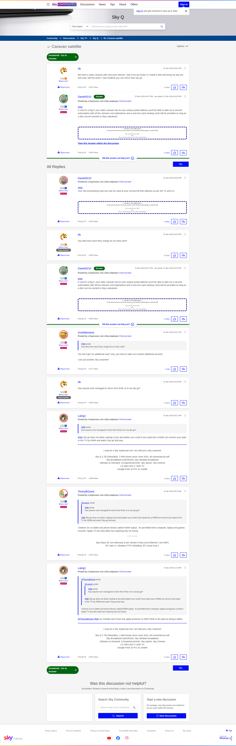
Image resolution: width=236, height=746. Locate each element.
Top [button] (230, 730)
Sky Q (118, 17)
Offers (134, 4)
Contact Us (169, 731)
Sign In (184, 4)
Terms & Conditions (73, 731)
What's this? (63, 81)
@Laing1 (85, 503)
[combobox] (124, 26)
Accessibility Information (128, 731)
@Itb (80, 107)
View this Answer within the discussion (98, 143)
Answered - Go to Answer (63, 57)
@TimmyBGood (88, 579)
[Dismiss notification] (186, 11)
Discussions (87, 4)
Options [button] (180, 46)
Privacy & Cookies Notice (100, 731)
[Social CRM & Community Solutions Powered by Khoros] (226, 738)
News (102, 4)
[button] (185, 68)
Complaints (151, 731)
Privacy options (51, 731)
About (122, 4)
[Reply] (183, 87)
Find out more (125, 101)
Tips (112, 4)
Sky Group (187, 731)
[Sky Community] (64, 4)
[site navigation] (48, 4)
